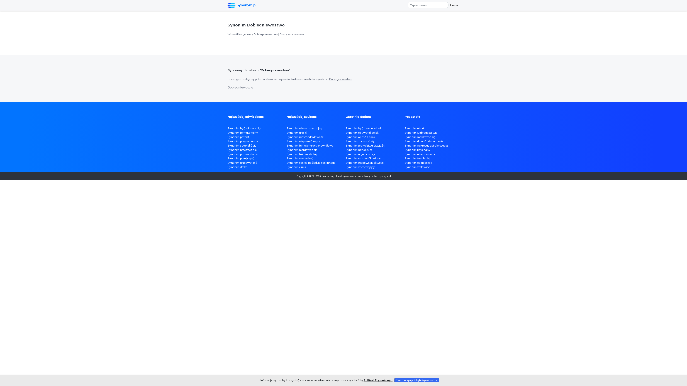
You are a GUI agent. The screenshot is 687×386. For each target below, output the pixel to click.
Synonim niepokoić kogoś (304, 141)
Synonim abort (414, 128)
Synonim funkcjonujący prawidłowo (310, 145)
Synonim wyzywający (360, 167)
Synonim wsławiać (417, 167)
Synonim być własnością (244, 128)
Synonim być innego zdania (364, 128)
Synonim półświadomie (243, 154)
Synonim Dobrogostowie (421, 132)
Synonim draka (237, 167)
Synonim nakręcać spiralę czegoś (427, 145)
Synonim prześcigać (241, 158)
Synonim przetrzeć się (242, 150)
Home (454, 5)
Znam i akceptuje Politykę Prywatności (415, 380)
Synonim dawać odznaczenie (424, 141)
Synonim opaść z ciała (360, 137)
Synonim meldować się (420, 137)
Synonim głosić (297, 132)
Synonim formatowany (243, 132)
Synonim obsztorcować (420, 154)
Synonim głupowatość (242, 162)
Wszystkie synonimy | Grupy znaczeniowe (266, 34)
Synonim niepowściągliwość (365, 162)
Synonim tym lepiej (417, 158)
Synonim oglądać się (418, 162)
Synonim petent (238, 137)
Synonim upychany (417, 150)
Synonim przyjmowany (243, 141)
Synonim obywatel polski (362, 132)
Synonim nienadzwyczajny (304, 128)
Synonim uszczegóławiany (363, 158)
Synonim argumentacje (361, 154)
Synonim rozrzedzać (300, 158)
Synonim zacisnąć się (360, 141)
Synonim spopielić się (242, 145)
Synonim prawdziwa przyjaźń (365, 145)
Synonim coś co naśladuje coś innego (311, 162)
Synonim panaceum (359, 150)
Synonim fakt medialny (302, 154)
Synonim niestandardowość (305, 137)
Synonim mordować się (302, 150)
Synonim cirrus (296, 167)
